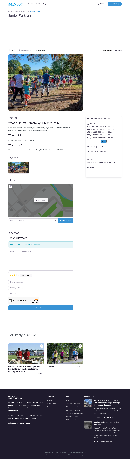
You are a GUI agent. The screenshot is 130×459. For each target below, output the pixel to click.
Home (10, 11)
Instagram (52, 404)
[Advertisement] (65, 33)
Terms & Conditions (76, 413)
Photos (13, 158)
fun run (97, 118)
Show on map (40, 50)
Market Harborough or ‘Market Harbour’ (106, 423)
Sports (25, 11)
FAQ (69, 400)
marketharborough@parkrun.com (101, 162)
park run (107, 118)
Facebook (52, 400)
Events (38, 4)
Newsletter (53, 407)
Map (11, 180)
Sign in (102, 4)
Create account (74, 404)
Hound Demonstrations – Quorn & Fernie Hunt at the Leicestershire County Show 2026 (24, 369)
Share (120, 50)
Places (30, 4)
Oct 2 (97, 442)
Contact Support (74, 410)
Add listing (115, 4)
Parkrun (50, 366)
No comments (108, 417)
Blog (44, 4)
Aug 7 (98, 417)
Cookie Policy (73, 420)
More (103, 141)
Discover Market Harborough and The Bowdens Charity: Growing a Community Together (107, 402)
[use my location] (55, 220)
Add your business (74, 407)
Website (93, 167)
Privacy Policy (73, 417)
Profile (12, 118)
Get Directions (65, 220)
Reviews (14, 233)
